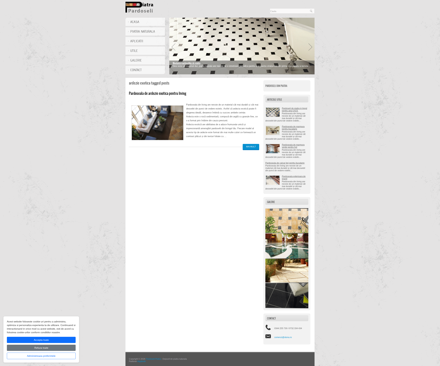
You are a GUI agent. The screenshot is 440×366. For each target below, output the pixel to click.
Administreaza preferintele (41, 355)
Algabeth (141, 361)
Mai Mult (251, 146)
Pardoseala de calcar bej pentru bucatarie (285, 163)
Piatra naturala (142, 31)
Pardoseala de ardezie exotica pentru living (157, 93)
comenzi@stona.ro (283, 337)
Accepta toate (41, 340)
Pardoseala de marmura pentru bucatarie (293, 127)
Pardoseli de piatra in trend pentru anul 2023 (294, 109)
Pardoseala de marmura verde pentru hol (293, 146)
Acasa (134, 22)
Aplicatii (136, 41)
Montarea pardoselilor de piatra (186, 63)
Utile (134, 51)
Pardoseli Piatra (153, 359)
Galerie (136, 60)
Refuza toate (41, 347)
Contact (136, 70)
